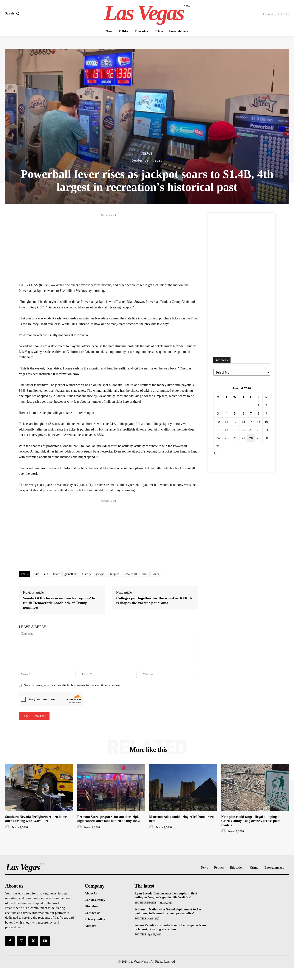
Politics (140, 918)
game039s (70, 574)
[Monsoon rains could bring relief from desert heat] (183, 787)
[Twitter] (33, 941)
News (147, 153)
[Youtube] (45, 941)
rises (145, 574)
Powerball (130, 574)
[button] (13, 13)
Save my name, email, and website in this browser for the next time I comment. (72, 685)
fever (56, 574)
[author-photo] (8, 827)
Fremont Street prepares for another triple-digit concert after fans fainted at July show (108, 819)
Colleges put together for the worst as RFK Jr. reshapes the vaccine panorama (154, 600)
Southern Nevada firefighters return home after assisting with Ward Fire (36, 819)
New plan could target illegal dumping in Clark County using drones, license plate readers (250, 821)
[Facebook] (10, 941)
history (86, 574)
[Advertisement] (108, 247)
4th (46, 574)
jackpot (101, 574)
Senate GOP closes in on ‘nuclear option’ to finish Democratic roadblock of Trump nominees (59, 603)
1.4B (36, 574)
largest (114, 574)
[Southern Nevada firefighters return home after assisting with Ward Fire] (39, 787)
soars (155, 574)
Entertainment (145, 902)
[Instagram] (21, 941)
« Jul (216, 453)
